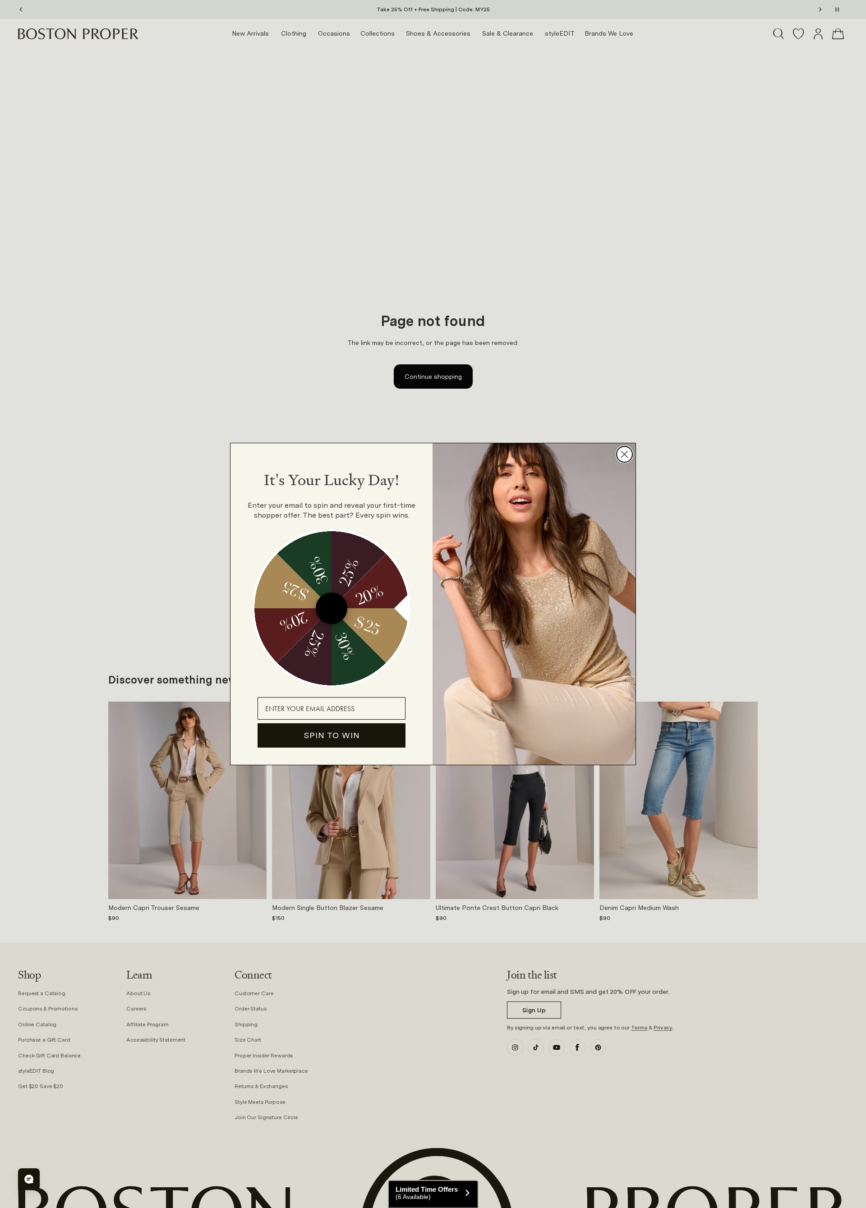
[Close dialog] (624, 454)
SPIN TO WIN (332, 735)
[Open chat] (29, 1179)
